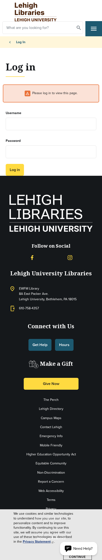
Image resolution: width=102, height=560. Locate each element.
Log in (15, 169)
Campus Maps (51, 418)
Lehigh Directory (51, 408)
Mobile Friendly (51, 445)
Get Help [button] (39, 344)
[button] (78, 548)
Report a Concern (51, 481)
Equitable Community (51, 463)
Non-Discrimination (51, 472)
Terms (51, 499)
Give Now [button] (51, 383)
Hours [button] (64, 344)
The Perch (51, 399)
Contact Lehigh (51, 427)
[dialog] (51, 534)
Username (13, 113)
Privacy (51, 508)
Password (13, 140)
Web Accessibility (51, 490)
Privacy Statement (37, 541)
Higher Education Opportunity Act (51, 454)
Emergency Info (51, 436)
